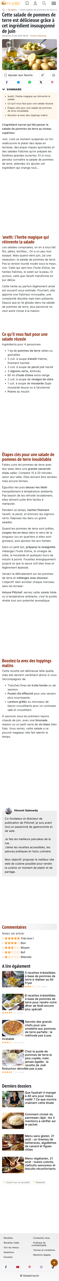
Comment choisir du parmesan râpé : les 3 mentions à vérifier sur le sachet (40, 1119)
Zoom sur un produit (18, 1182)
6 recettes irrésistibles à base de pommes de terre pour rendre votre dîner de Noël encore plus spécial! (41, 1002)
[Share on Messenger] (18, 82)
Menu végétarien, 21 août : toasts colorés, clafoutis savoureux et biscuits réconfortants (40, 1164)
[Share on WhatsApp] (29, 82)
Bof (22, 952)
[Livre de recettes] (27, 3)
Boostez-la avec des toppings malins (28, 115)
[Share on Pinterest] (52, 82)
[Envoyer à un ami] (42, 75)
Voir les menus (11, 1247)
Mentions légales (42, 1255)
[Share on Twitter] (40, 82)
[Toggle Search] (44, 3)
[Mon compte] (35, 3)
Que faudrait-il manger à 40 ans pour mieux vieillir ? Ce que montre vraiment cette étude (40, 1098)
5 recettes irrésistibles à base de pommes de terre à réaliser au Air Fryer (40, 978)
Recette (40, 1182)
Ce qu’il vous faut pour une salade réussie (30, 103)
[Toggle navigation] (54, 3)
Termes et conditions (44, 1250)
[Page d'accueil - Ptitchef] (3, 9)
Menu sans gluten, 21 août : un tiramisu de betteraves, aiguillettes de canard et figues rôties (40, 1142)
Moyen (25, 947)
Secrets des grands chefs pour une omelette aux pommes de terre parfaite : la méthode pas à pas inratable (29, 1030)
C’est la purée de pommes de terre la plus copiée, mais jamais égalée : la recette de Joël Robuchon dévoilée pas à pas (27, 1060)
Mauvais (26, 957)
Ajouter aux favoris (20, 75)
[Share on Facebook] (7, 82)
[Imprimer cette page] (53, 75)
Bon (23, 943)
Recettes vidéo (11, 1242)
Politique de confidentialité (39, 1244)
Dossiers (8, 1257)
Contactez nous (41, 1238)
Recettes (8, 1238)
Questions (9, 1252)
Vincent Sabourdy (38, 36)
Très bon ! (27, 938)
